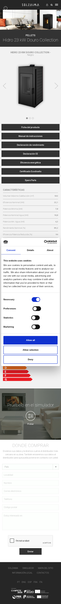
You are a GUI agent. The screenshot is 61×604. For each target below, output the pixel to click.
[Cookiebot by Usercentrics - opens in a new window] (44, 242)
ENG (24, 582)
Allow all (30, 340)
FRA (35, 582)
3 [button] (33, 118)
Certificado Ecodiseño (30, 171)
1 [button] (27, 118)
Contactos (43, 573)
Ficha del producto (30, 127)
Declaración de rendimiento (30, 145)
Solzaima (13, 568)
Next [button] (56, 86)
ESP (30, 582)
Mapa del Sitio (45, 568)
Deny (30, 359)
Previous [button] (4, 86)
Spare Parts (30, 180)
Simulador (28, 568)
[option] (30, 81)
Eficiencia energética (30, 162)
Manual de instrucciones (30, 136)
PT (18, 582)
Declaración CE (30, 154)
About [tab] (50, 250)
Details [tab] (30, 250)
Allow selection (30, 350)
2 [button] (30, 118)
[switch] (37, 308)
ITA (40, 582)
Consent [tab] (11, 250)
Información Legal (22, 573)
